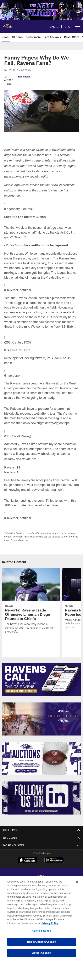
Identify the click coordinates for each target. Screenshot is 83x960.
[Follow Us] (41, 798)
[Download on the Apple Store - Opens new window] (27, 860)
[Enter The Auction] (41, 758)
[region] (41, 918)
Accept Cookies (41, 952)
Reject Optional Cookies (41, 941)
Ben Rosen (24, 76)
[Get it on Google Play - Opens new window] (54, 862)
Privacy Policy (50, 923)
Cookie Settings (41, 930)
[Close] (77, 882)
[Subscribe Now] (41, 679)
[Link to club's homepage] (7, 25)
